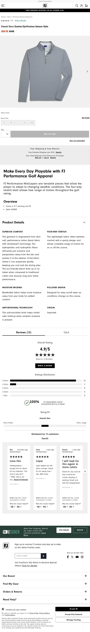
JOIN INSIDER (64, 530)
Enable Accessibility (45, 1)
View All (45, 438)
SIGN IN (80, 530)
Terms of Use (33, 613)
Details (58, 152)
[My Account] (81, 6)
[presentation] (23, 332)
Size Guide (86, 118)
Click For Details (29, 566)
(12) (11, 20)
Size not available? (77, 141)
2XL (32, 123)
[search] (77, 6)
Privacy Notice (44, 613)
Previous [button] (2, 71)
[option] (45, 74)
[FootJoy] (45, 5)
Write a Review (20, 20)
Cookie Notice (10, 615)
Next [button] (87, 71)
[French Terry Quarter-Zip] (45, 74)
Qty (2, 130)
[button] (3, 5)
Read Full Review (21, 480)
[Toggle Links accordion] (45, 576)
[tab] (86, 5)
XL (25, 123)
